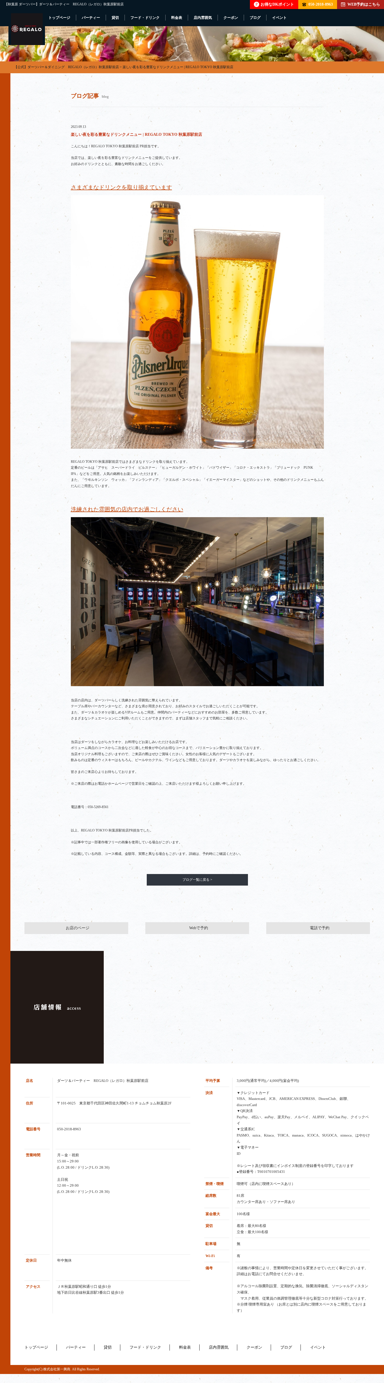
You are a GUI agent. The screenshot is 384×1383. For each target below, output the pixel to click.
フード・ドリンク (145, 17)
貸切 (115, 17)
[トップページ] (26, 29)
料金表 (176, 17)
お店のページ (77, 928)
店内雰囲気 (203, 17)
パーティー (91, 17)
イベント (279, 17)
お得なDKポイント (275, 4)
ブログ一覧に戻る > (197, 880)
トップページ (59, 17)
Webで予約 (198, 928)
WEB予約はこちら (363, 4)
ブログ (255, 17)
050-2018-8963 (320, 4)
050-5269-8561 (98, 807)
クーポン (230, 17)
